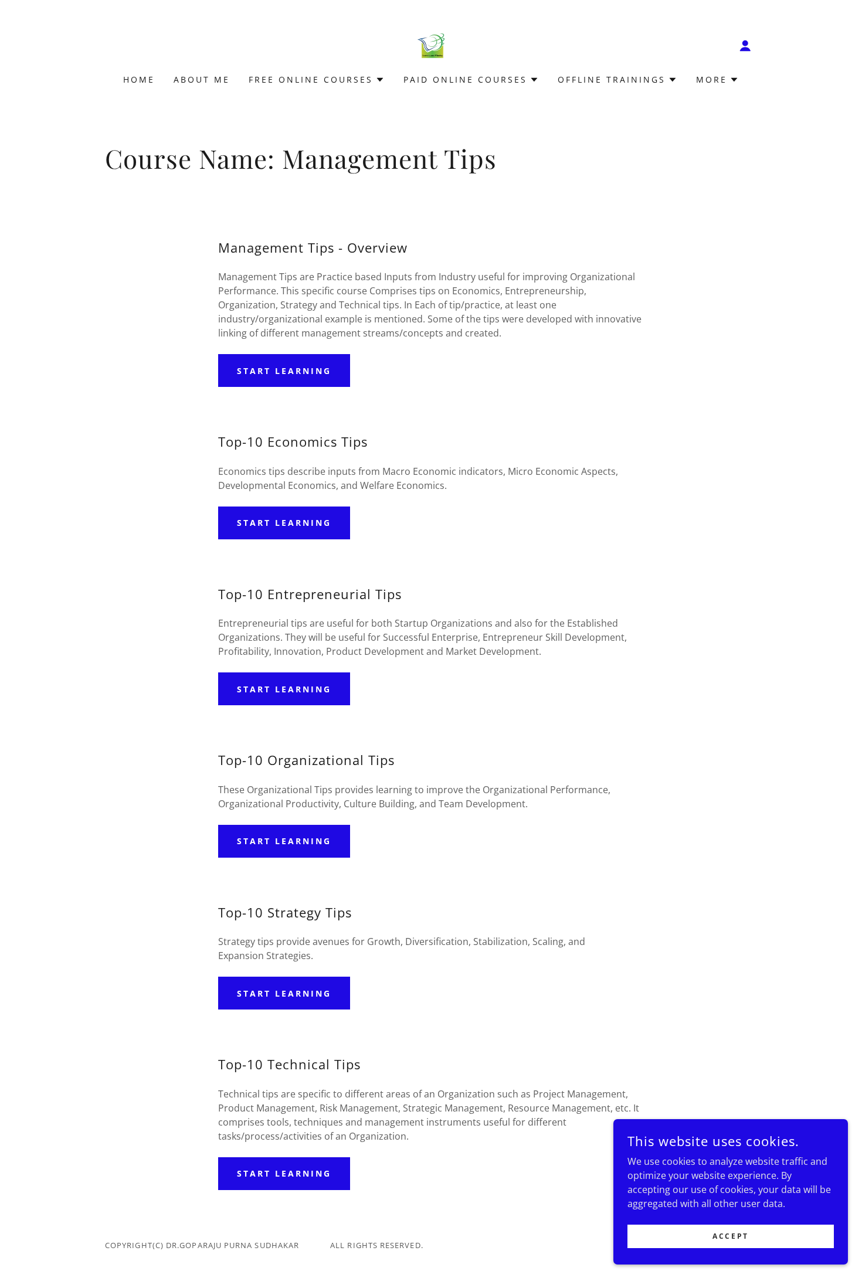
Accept (730, 1236)
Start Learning (284, 370)
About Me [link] (202, 79)
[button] (745, 45)
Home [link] (139, 79)
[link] (431, 44)
